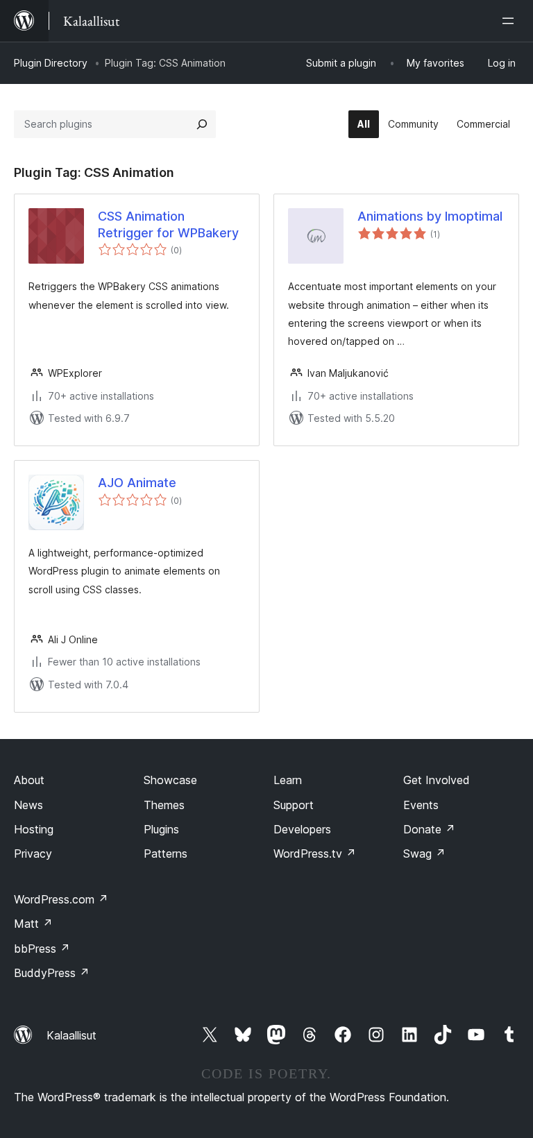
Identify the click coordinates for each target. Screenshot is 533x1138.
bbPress (42, 949)
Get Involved (436, 780)
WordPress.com (61, 899)
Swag (424, 853)
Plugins (161, 829)
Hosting (33, 829)
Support (293, 805)
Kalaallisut (71, 1035)
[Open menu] (511, 21)
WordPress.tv (314, 853)
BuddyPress (52, 973)
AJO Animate (137, 482)
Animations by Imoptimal (429, 216)
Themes (164, 805)
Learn (287, 780)
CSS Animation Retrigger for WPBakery (168, 224)
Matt (33, 924)
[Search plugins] (202, 124)
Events (421, 805)
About (29, 780)
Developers (302, 829)
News (28, 805)
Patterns (165, 853)
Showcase (170, 780)
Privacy (33, 853)
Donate (429, 829)
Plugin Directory (50, 63)
